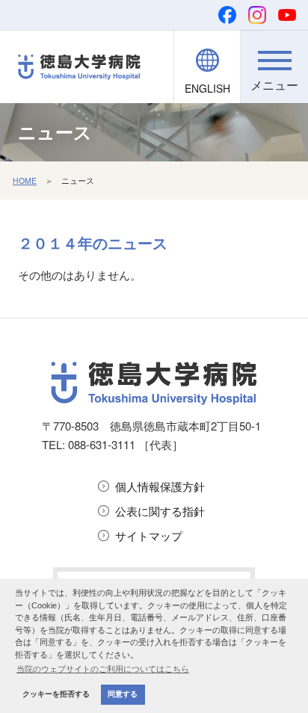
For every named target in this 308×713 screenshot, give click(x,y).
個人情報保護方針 (160, 486)
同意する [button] (123, 694)
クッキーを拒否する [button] (56, 694)
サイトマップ (148, 535)
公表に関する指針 (160, 511)
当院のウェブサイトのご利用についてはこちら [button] (102, 668)
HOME (25, 180)
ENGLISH (207, 88)
